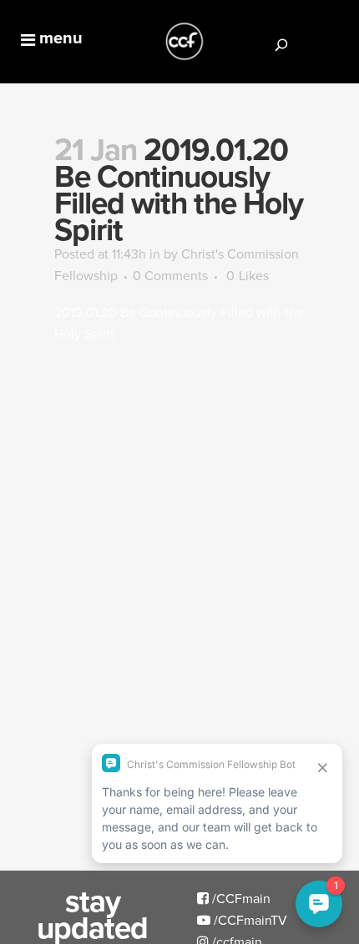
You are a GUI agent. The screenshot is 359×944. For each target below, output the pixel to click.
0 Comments (170, 275)
